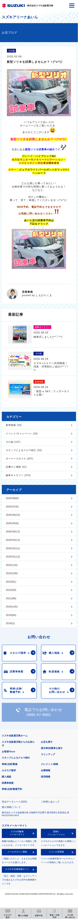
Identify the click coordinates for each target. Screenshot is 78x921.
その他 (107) (13, 442)
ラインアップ (48, 754)
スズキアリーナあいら (20, 17)
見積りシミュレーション (56, 833)
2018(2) (10, 623)
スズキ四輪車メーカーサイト (17, 833)
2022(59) (11, 590)
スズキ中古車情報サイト (17, 869)
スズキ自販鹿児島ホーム (15, 735)
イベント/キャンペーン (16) (22, 433)
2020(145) (12, 606)
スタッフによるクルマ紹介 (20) (24, 450)
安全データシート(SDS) (14, 801)
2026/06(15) (13, 515)
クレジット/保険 (49, 764)
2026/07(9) (12, 506)
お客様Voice (8, 751)
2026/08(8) (12, 498)
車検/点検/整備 (9, 764)
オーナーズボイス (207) (19, 458)
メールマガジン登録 (17, 852)
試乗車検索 (8, 783)
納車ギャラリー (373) (18, 475)
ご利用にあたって (50, 801)
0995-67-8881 (39, 715)
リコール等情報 (56, 852)
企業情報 (45, 770)
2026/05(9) (12, 523)
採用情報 (45, 776)
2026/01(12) (13, 556)
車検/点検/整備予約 (12, 789)
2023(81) (11, 581)
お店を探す (47, 741)
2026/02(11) (13, 548)
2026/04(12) (13, 531)
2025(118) (12, 565)
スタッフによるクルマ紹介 (16, 757)
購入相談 (6, 776)
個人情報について (11, 807)
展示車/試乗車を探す (52, 748)
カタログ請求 (9, 770)
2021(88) (11, 598)
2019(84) (11, 615)
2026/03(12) (13, 540)
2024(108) (12, 573)
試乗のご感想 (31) (16, 467)
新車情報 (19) (14, 425)
